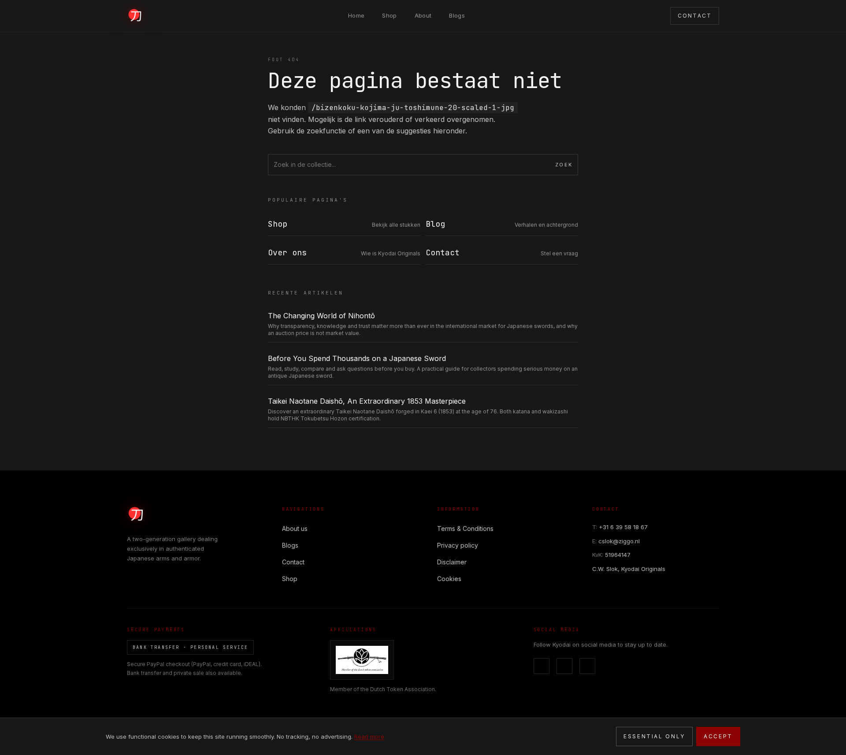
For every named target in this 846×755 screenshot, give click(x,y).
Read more (369, 736)
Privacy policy (457, 545)
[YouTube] (587, 666)
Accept (718, 736)
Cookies (449, 578)
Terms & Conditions (465, 528)
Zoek (563, 165)
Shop (389, 15)
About (423, 15)
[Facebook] (541, 666)
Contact (293, 562)
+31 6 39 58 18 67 (620, 526)
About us (295, 528)
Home (356, 15)
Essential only (654, 736)
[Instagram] (564, 666)
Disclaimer (452, 562)
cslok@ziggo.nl (616, 541)
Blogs (457, 15)
